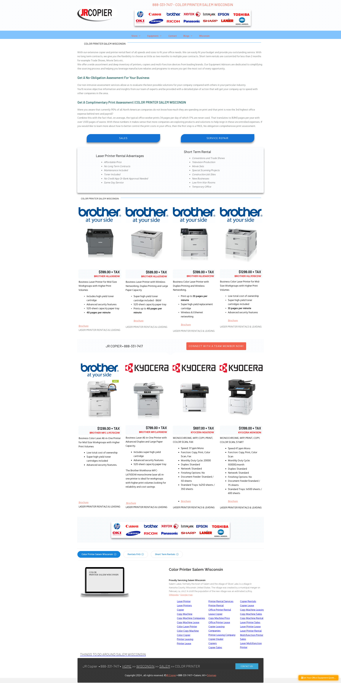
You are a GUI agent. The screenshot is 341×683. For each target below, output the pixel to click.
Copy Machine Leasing (252, 609)
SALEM (164, 666)
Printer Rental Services (220, 601)
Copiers (212, 643)
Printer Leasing (185, 639)
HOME (126, 666)
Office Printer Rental (219, 609)
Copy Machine (184, 613)
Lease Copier (215, 613)
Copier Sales (215, 647)
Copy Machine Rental (251, 618)
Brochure (83, 325)
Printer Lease (184, 643)
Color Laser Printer (187, 626)
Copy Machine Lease (188, 622)
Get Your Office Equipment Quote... (319, 678)
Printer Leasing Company (222, 634)
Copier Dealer (215, 639)
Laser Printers (184, 605)
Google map (186, 595)
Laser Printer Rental (251, 630)
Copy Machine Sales (251, 613)
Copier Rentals (248, 601)
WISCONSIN (145, 666)
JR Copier (171, 675)
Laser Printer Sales (250, 622)
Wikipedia (173, 595)
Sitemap (211, 675)
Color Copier (183, 635)
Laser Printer (184, 601)
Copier (180, 609)
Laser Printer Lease (250, 626)
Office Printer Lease (219, 622)
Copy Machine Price (219, 618)
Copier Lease (247, 605)
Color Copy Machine (188, 630)
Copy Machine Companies (191, 618)
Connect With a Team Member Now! (216, 346)
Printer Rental (216, 605)
